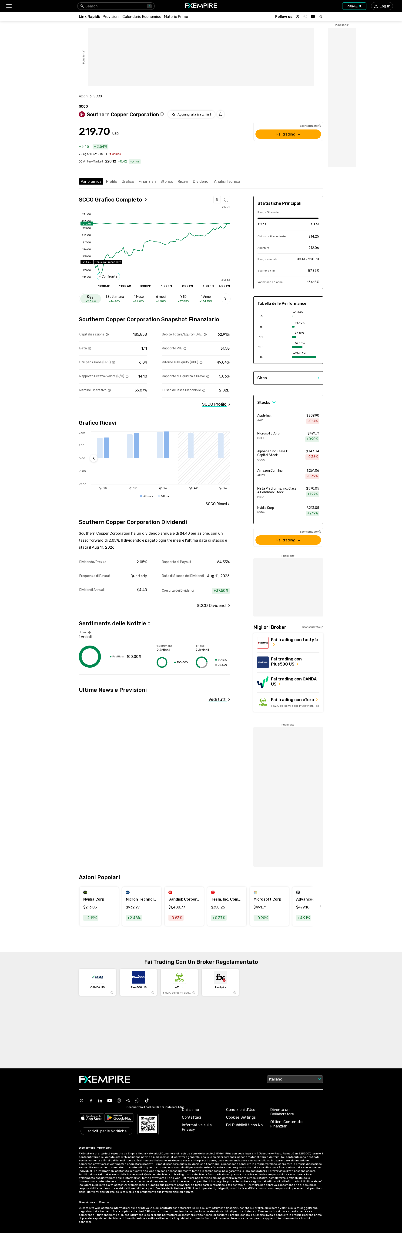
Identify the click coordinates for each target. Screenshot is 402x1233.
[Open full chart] (226, 199)
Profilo (111, 181)
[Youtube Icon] (109, 1100)
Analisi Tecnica (227, 181)
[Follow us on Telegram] (320, 16)
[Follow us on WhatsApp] (305, 16)
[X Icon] (81, 1100)
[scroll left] (315, 906)
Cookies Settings (241, 1117)
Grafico (128, 181)
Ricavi (183, 181)
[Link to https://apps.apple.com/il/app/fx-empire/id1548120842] (91, 1118)
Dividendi (201, 181)
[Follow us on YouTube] (313, 16)
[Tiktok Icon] (147, 1100)
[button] (9, 6)
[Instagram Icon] (119, 1100)
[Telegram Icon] (128, 1100)
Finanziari (147, 181)
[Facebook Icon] (91, 1100)
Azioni (83, 96)
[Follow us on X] (298, 16)
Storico (167, 181)
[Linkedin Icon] (100, 1100)
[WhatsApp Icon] (137, 1100)
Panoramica (91, 181)
